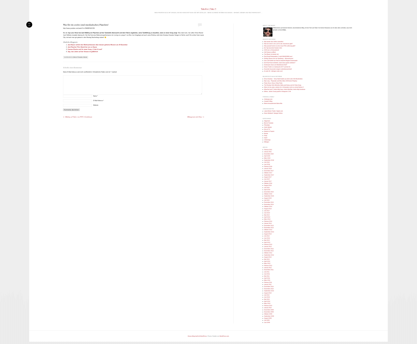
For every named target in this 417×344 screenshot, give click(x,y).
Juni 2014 (267, 213)
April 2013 (267, 242)
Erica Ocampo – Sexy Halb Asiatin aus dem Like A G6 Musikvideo (283, 79)
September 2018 (269, 160)
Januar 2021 (268, 151)
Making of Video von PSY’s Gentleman (77, 117)
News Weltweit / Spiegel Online (273, 113)
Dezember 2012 (269, 248)
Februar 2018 (268, 166)
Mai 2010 (267, 299)
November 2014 (269, 204)
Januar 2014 (268, 223)
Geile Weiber (268, 127)
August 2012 (268, 257)
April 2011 (267, 278)
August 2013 (268, 234)
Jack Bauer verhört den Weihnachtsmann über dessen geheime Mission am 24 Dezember (97, 45)
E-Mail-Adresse (98, 100)
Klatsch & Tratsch (269, 131)
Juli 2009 (267, 320)
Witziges (266, 142)
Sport (265, 138)
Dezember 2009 (269, 310)
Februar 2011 (268, 282)
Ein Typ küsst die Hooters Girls (273, 48)
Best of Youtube (78, 57)
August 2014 (268, 208)
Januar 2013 (268, 246)
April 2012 (267, 261)
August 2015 (268, 198)
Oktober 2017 (268, 173)
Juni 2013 (267, 238)
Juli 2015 (267, 200)
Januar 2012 (268, 267)
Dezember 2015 (269, 192)
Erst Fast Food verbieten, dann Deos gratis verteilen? (279, 63)
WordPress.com (224, 336)
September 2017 (269, 175)
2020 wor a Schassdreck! (271, 50)
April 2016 (267, 189)
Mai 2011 (267, 276)
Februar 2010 (268, 305)
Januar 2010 (268, 307)
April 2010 (267, 301)
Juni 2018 (267, 164)
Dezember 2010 (269, 286)
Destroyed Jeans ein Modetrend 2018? (275, 65)
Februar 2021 (268, 149)
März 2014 (267, 219)
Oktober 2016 (268, 183)
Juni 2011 (267, 274)
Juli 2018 (267, 162)
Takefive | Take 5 (208, 8)
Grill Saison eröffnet (270, 52)
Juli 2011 (266, 272)
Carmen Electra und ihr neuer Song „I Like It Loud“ (85, 49)
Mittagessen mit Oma (195, 117)
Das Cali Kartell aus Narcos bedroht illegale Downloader (281, 60)
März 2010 (267, 303)
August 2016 (268, 185)
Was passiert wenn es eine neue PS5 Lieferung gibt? (279, 46)
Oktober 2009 (268, 314)
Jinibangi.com (268, 99)
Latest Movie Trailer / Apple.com (273, 111)
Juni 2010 (267, 297)
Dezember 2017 (269, 171)
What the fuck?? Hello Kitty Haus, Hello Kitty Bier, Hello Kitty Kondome (284, 89)
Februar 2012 (268, 265)
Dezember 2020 (269, 154)
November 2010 (269, 289)
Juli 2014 (267, 211)
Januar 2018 (268, 168)
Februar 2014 (268, 221)
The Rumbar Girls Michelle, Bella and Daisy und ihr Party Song (282, 85)
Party (265, 135)
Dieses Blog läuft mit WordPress (197, 336)
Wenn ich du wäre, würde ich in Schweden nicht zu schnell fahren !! (284, 87)
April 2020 (267, 156)
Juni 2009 (267, 322)
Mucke (85, 57)
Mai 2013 (267, 240)
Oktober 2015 (268, 194)
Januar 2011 (267, 284)
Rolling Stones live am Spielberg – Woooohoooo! (278, 58)
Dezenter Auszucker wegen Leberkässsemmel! (278, 69)
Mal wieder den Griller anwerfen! (273, 41)
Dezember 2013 (269, 225)
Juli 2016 (267, 187)
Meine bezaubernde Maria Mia (273, 103)
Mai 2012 (267, 259)
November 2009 (269, 312)
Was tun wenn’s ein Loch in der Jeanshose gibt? (278, 43)
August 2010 (268, 293)
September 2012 (269, 255)
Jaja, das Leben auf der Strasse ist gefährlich (83, 51)
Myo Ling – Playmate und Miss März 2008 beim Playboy (280, 81)
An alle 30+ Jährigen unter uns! (273, 71)
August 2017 (268, 177)
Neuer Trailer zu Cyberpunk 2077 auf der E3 (277, 67)
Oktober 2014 (268, 206)
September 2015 (269, 196)
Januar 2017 (268, 181)
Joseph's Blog (268, 101)
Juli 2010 (267, 295)
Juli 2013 (267, 236)
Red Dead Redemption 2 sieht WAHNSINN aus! (278, 56)
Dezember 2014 (269, 202)
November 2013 (269, 227)
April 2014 (267, 217)
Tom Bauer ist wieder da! (271, 54)
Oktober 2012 (268, 253)
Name (95, 96)
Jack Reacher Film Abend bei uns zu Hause (82, 47)
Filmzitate (267, 125)
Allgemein (267, 121)
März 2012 (267, 263)
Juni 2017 (267, 179)
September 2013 (269, 232)
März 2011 (267, 280)
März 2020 (267, 158)
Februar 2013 (268, 244)
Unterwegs (267, 140)
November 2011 (269, 269)
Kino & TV (267, 129)
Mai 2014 (267, 215)
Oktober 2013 (268, 229)
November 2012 (269, 251)
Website (95, 105)
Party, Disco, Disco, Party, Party (273, 83)
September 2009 (269, 316)
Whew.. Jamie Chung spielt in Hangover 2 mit (277, 91)
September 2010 (269, 291)
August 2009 (268, 318)
